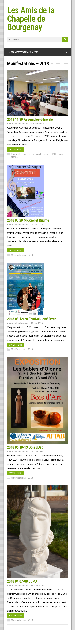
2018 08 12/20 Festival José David (31, 319)
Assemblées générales (22, 154)
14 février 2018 (38, 585)
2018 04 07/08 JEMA (22, 581)
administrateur (21, 124)
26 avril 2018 (37, 451)
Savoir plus (15, 149)
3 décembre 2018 (39, 124)
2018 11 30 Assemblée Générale (30, 119)
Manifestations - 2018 (46, 154)
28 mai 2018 (37, 224)
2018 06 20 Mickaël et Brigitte (28, 220)
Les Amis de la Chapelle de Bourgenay (31, 18)
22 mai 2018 (37, 323)
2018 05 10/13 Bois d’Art (25, 447)
